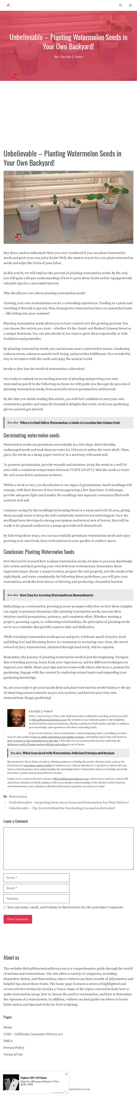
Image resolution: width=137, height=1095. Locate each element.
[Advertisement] (68, 108)
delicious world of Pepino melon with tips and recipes (37, 744)
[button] (120, 5)
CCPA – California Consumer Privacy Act (33, 1034)
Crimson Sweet (116, 328)
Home (8, 1027)
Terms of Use (13, 1054)
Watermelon (18, 797)
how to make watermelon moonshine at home (58, 737)
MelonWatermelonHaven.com (49, 720)
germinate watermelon (89, 536)
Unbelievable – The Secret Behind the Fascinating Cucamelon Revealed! (62, 808)
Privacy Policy (14, 1048)
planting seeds (119, 622)
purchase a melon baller (38, 765)
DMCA (8, 1041)
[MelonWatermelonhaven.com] (8, 5)
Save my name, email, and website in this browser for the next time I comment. (65, 907)
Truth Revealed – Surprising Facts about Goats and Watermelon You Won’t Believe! (69, 802)
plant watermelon (120, 258)
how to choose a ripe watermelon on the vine (32, 740)
